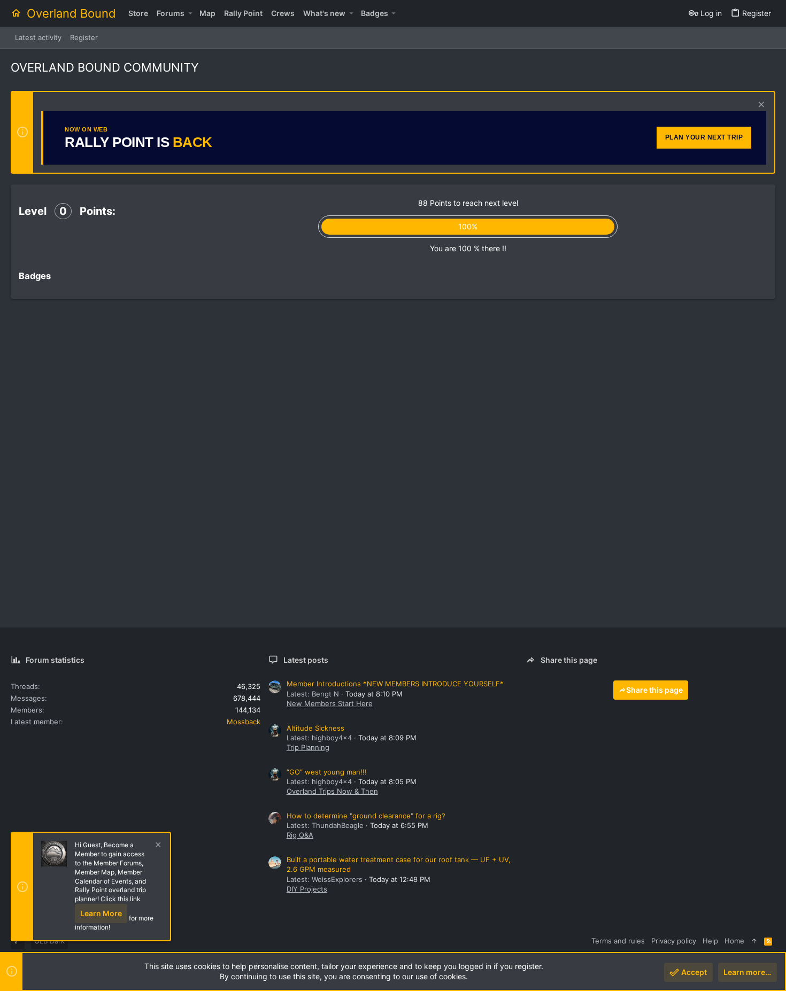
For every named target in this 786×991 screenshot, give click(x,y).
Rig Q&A (300, 835)
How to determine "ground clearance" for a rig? (366, 815)
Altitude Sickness (315, 728)
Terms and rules (618, 940)
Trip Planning (308, 747)
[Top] (754, 941)
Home (734, 940)
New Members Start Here (330, 703)
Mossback (243, 721)
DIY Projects (307, 889)
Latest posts (305, 659)
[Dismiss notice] (760, 105)
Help (710, 940)
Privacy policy (673, 940)
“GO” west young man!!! (327, 772)
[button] (190, 13)
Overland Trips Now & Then (332, 791)
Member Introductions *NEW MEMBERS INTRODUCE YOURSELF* (395, 683)
